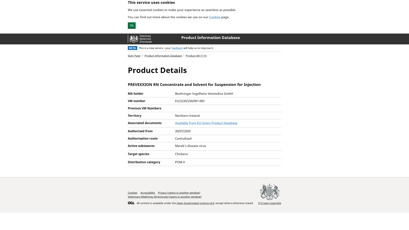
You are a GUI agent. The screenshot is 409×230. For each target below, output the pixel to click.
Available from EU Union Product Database (206, 123)
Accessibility (147, 193)
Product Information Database (210, 37)
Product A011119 (196, 55)
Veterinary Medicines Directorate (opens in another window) (164, 197)
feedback (177, 48)
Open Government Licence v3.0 (195, 203)
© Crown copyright (269, 203)
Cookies (214, 17)
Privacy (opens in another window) (179, 193)
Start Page (134, 55)
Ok (132, 25)
